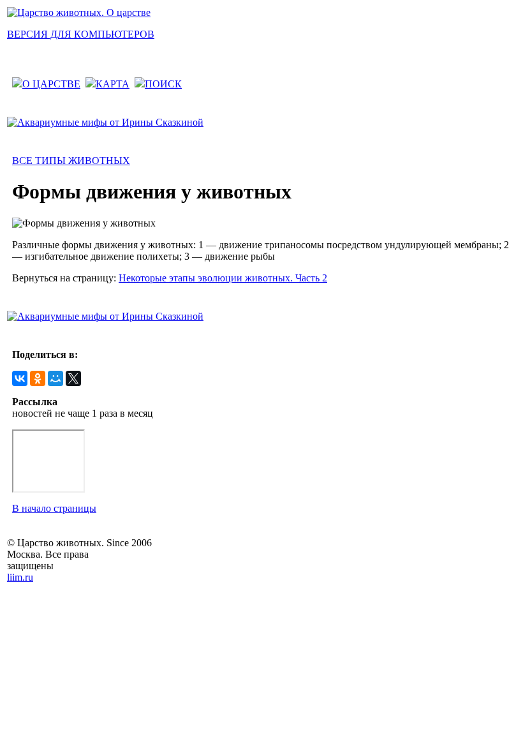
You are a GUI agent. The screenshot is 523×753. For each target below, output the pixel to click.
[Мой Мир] (55, 378)
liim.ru (20, 577)
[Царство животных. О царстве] (79, 12)
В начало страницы (54, 508)
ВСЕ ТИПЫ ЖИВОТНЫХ (71, 160)
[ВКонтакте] (19, 378)
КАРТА (112, 83)
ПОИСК (163, 83)
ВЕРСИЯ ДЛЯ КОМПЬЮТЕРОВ (80, 34)
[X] (73, 378)
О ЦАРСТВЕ (51, 83)
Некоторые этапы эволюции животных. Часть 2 (223, 277)
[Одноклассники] (37, 378)
